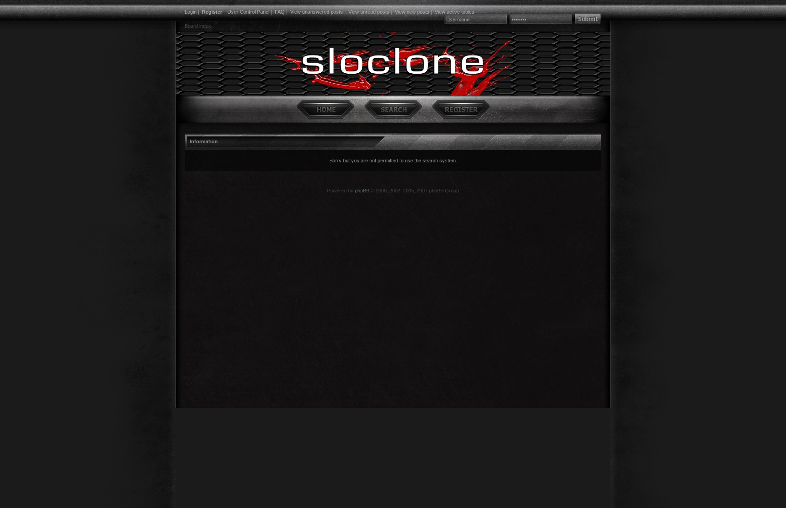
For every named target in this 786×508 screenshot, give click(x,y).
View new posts (412, 12)
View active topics (454, 12)
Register (212, 12)
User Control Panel (248, 12)
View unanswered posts (316, 12)
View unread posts (368, 12)
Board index (198, 26)
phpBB (362, 190)
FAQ (280, 12)
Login (190, 12)
